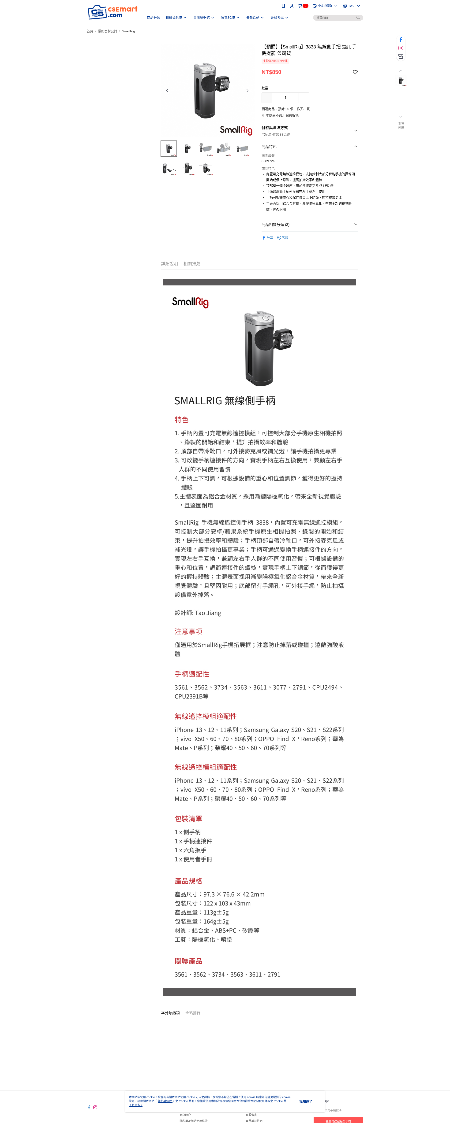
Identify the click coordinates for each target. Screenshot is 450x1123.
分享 (270, 238)
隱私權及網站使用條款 (194, 1121)
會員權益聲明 (254, 1121)
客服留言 (251, 1115)
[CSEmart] (113, 12)
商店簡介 (185, 1115)
